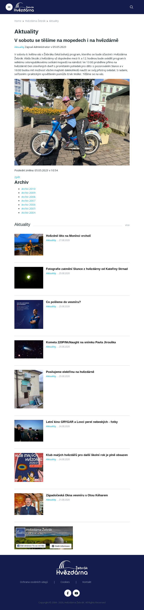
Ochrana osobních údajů (34, 582)
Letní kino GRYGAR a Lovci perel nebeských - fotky (82, 422)
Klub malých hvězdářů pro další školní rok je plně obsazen (87, 455)
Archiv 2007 (28, 200)
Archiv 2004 (28, 212)
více (127, 225)
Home (17, 21)
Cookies (65, 582)
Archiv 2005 (28, 208)
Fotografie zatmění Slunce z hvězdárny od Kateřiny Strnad (87, 269)
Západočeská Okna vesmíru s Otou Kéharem (77, 495)
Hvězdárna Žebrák (35, 21)
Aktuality (54, 21)
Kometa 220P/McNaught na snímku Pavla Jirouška (81, 342)
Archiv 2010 (28, 188)
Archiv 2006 (28, 204)
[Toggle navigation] (9, 7)
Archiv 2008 (28, 196)
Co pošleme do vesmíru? (63, 302)
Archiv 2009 (28, 192)
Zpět (17, 177)
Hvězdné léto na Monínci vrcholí (68, 235)
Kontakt (86, 582)
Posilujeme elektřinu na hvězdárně (70, 372)
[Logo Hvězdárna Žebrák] (24, 7)
